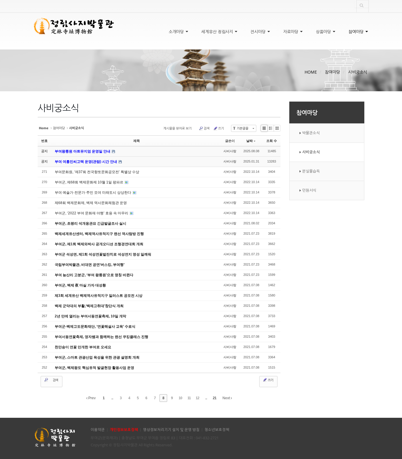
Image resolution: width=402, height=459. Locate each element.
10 (180, 398)
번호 (44, 140)
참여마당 (356, 31)
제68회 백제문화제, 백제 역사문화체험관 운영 (91, 203)
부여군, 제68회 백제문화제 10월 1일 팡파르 (89, 182)
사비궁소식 (357, 72)
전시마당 (258, 31)
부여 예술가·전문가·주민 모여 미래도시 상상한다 (93, 192)
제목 (136, 140)
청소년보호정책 (217, 429)
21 (214, 398)
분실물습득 (311, 171)
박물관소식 (311, 132)
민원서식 (309, 190)
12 (197, 398)
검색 (207, 128)
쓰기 (221, 128)
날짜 (249, 140)
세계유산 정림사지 (217, 31)
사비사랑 (229, 151)
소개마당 (177, 31)
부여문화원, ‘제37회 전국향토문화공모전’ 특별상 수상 (97, 172)
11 (189, 398)
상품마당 (324, 31)
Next (226, 398)
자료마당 (291, 31)
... (112, 398)
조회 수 (271, 140)
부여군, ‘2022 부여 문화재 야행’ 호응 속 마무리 (92, 213)
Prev (91, 398)
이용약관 (98, 429)
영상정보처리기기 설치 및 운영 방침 (171, 429)
